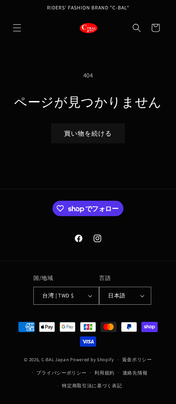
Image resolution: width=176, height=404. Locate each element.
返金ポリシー (137, 359)
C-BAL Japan (55, 359)
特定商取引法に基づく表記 (92, 386)
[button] (17, 27)
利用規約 (104, 373)
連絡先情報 (135, 373)
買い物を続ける (88, 133)
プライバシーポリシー (61, 373)
